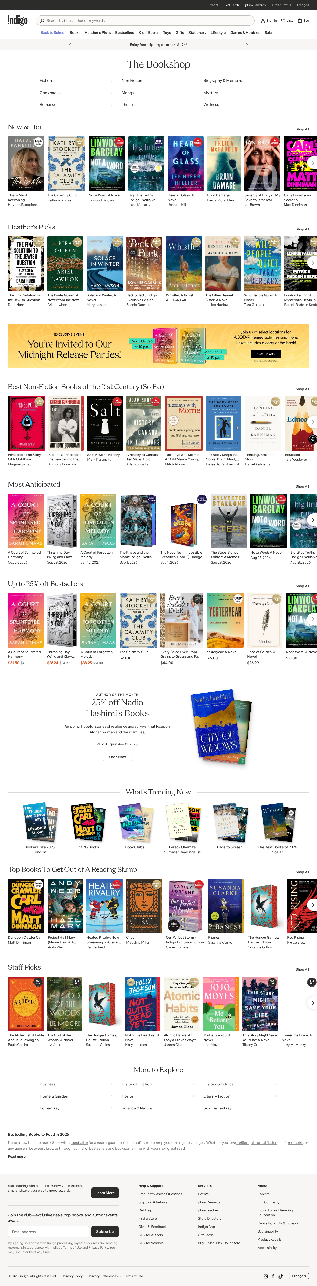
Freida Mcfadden (220, 200)
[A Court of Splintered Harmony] (26, 521)
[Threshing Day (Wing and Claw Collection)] (62, 521)
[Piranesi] (226, 906)
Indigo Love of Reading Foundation (275, 1212)
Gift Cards (231, 5)
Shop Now (117, 757)
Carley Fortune (177, 947)
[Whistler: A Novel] (184, 263)
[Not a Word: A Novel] (107, 163)
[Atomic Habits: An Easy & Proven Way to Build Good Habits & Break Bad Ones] (182, 1004)
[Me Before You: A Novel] (221, 1004)
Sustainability (268, 1231)
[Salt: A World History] (105, 423)
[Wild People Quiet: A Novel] (262, 263)
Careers (264, 1194)
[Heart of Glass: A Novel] (186, 163)
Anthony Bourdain (62, 464)
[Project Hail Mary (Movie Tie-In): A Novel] (65, 906)
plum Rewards (255, 5)
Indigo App (206, 1226)
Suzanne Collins (260, 947)
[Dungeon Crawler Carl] (26, 906)
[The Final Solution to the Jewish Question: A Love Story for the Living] (26, 263)
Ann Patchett (176, 300)
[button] (52, 34)
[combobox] (149, 20)
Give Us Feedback (152, 1226)
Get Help (145, 1210)
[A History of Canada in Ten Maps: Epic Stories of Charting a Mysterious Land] (143, 423)
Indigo (24, 1276)
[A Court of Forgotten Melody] (98, 521)
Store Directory (209, 1218)
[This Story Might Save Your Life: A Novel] (260, 1004)
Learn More (105, 1192)
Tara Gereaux (254, 305)
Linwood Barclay (101, 200)
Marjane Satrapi (20, 464)
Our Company (269, 1202)
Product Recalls (270, 1239)
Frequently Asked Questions (160, 1194)
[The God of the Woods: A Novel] (64, 1004)
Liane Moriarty (139, 205)
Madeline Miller (137, 942)
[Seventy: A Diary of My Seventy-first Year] (262, 163)
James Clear (174, 1045)
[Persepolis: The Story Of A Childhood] (26, 423)
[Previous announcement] (69, 44)
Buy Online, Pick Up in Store (219, 1243)
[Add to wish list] (39, 185)
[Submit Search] (42, 20)
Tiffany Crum (252, 1045)
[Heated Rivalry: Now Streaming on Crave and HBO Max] (104, 906)
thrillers (242, 1142)
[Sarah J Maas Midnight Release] (158, 346)
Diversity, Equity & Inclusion (278, 1223)
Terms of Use (133, 1276)
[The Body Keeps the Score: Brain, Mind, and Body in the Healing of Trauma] (223, 423)
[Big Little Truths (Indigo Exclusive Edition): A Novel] (146, 163)
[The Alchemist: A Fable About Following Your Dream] (26, 1004)
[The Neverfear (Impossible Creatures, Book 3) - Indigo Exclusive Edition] (184, 521)
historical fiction (264, 1142)
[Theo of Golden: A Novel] (264, 620)
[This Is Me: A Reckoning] (26, 163)
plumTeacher (208, 1210)
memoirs (295, 1142)
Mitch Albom (175, 464)
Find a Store (147, 1218)
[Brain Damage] (224, 163)
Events (213, 5)
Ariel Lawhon (57, 305)
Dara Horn (16, 305)
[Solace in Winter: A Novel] (105, 263)
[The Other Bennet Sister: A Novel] (223, 263)
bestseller (79, 1142)
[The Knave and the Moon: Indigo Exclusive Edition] (138, 521)
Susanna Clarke (220, 942)
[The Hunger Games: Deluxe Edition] (266, 906)
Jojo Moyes (212, 1045)
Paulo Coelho (18, 1045)
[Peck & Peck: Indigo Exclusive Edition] (144, 263)
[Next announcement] (247, 44)
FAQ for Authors (150, 1235)
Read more (16, 1156)
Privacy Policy (72, 1276)
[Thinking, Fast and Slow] (263, 423)
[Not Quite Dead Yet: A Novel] (142, 1004)
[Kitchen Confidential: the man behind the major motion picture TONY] (66, 423)
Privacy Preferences (103, 1276)
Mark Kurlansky (99, 459)
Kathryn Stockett (61, 200)
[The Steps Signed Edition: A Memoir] (229, 521)
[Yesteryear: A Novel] (225, 620)
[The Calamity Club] (66, 163)
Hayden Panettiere (22, 205)
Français (303, 5)
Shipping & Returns (153, 1202)
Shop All (302, 129)
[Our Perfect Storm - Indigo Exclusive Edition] (185, 906)
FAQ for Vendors (151, 1243)
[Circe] (144, 906)
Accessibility (267, 1247)
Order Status (281, 5)
